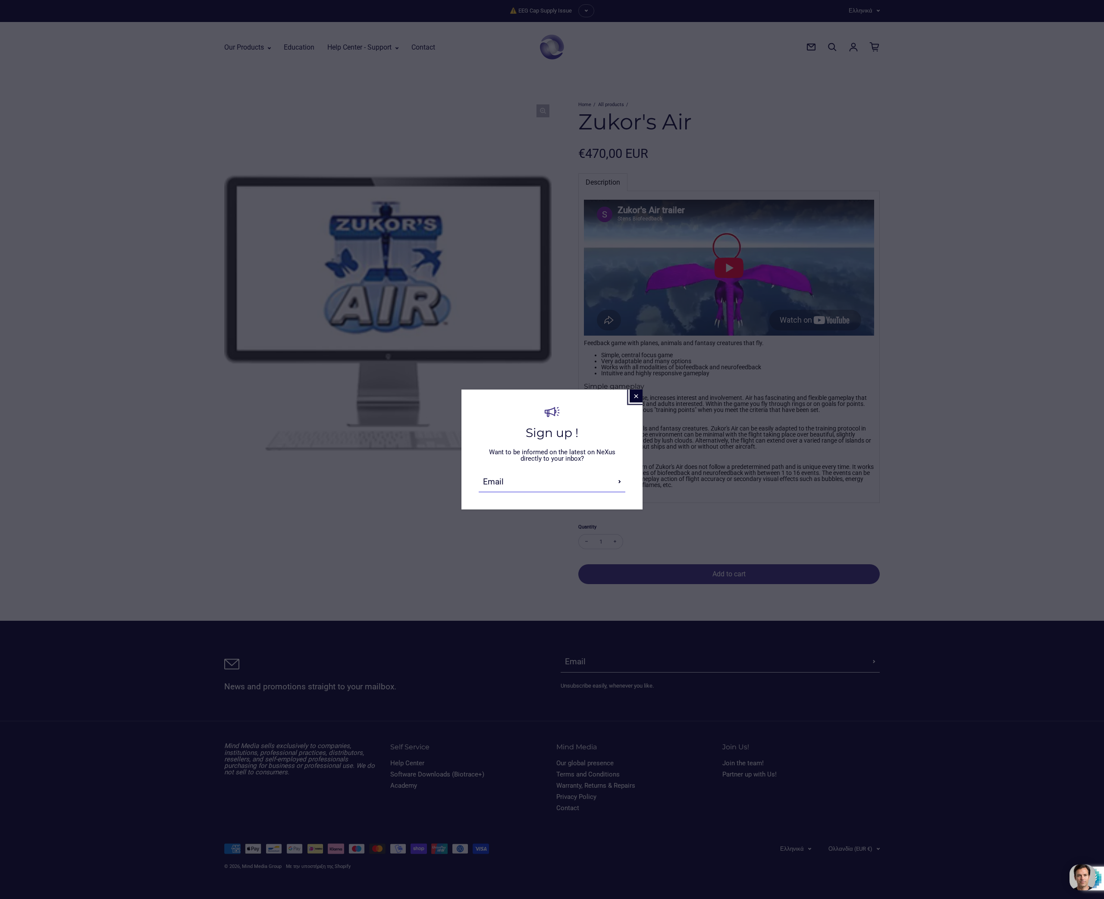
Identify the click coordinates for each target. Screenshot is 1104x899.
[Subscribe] (619, 481)
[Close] (636, 396)
